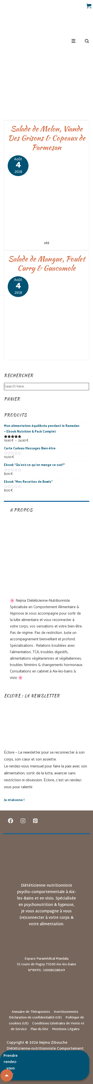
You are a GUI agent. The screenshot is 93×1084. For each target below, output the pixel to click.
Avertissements (66, 1012)
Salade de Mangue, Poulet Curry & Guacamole (46, 263)
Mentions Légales (66, 1029)
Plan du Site (39, 1029)
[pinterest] (35, 820)
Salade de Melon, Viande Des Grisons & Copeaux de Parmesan (46, 138)
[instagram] (23, 820)
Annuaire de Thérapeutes (31, 1012)
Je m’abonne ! (14, 800)
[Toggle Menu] (73, 41)
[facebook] (10, 820)
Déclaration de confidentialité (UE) (35, 1018)
